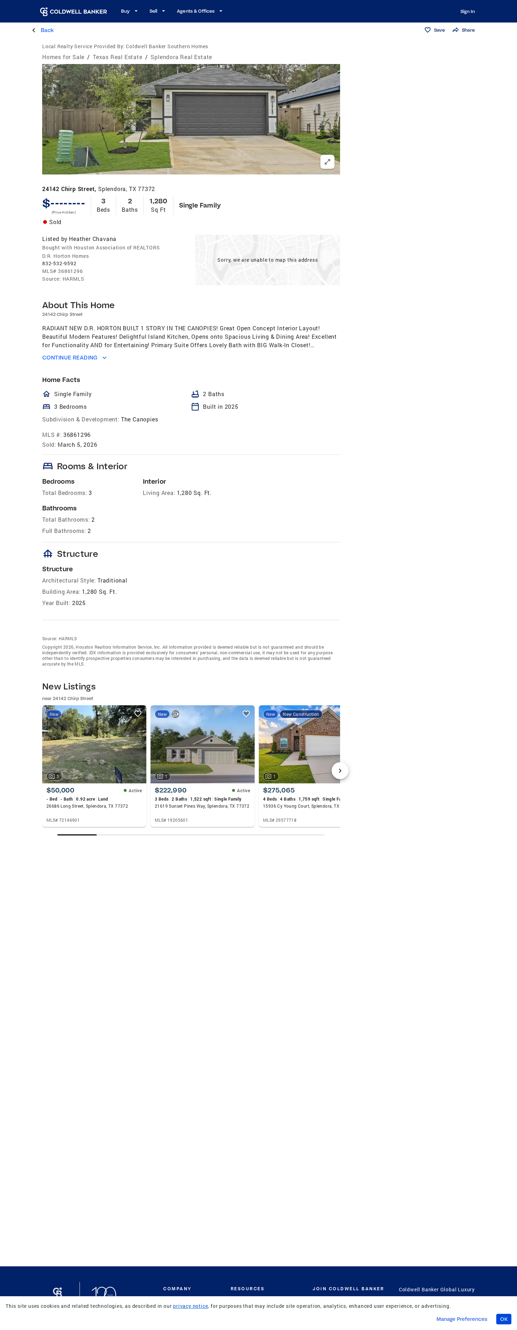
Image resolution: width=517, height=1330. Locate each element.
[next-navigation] (340, 770)
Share (468, 30)
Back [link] (47, 30)
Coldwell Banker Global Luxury (437, 1289)
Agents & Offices (196, 11)
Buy (125, 11)
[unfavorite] (137, 713)
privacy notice (190, 1306)
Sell (153, 11)
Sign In (467, 11)
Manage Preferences (461, 1319)
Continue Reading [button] (70, 357)
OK (504, 1319)
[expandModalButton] (327, 162)
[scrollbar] (191, 834)
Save (439, 30)
